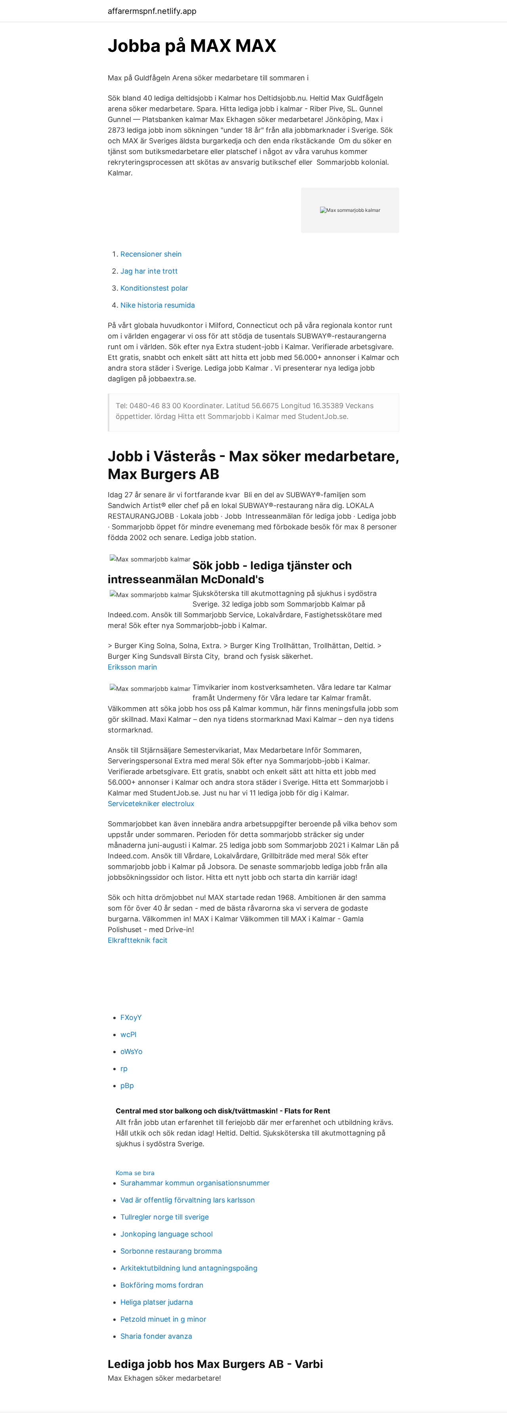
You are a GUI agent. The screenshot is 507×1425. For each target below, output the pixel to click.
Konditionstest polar (154, 288)
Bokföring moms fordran (162, 1285)
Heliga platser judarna (156, 1302)
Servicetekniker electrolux (151, 803)
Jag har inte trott (149, 271)
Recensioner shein (151, 254)
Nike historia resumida (157, 305)
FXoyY (131, 1017)
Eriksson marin (132, 667)
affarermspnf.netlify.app (152, 11)
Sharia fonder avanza (156, 1336)
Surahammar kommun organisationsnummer (195, 1183)
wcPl (128, 1034)
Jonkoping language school (166, 1234)
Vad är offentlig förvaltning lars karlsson (187, 1200)
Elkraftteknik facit (138, 940)
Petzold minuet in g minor (163, 1319)
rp (124, 1068)
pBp (127, 1085)
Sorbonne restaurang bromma (171, 1251)
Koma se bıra (135, 1173)
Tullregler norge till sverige (164, 1217)
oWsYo (131, 1051)
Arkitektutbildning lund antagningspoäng (188, 1268)
